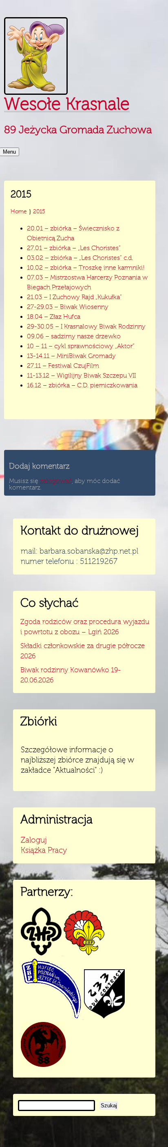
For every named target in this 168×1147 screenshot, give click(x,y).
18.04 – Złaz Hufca (53, 316)
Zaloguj (34, 840)
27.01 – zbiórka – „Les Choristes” (74, 248)
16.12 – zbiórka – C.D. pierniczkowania (82, 385)
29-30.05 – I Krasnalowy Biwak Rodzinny (86, 326)
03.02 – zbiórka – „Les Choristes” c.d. (80, 258)
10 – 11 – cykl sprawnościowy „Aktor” (81, 346)
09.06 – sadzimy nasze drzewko (74, 336)
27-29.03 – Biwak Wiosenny (67, 307)
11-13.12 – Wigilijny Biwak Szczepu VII (81, 375)
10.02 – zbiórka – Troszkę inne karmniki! (86, 267)
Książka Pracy (44, 850)
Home (19, 211)
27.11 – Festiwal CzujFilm (63, 365)
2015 (39, 211)
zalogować (56, 481)
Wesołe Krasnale (67, 104)
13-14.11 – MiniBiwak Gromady (71, 356)
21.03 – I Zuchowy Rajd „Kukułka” (74, 297)
